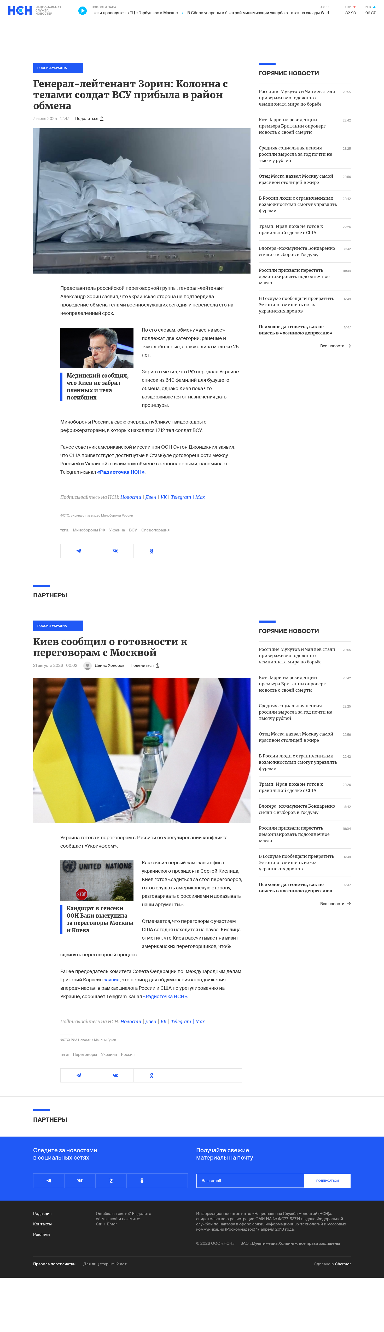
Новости (130, 497)
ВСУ (133, 530)
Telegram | (183, 497)
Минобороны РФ (89, 530)
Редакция (42, 1213)
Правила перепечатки (54, 1264)
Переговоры (85, 1054)
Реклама (41, 1234)
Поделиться (86, 118)
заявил (112, 980)
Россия (128, 1054)
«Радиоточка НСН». (165, 996)
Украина (117, 530)
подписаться (327, 1181)
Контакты (42, 1224)
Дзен (151, 497)
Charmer (343, 1264)
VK (164, 497)
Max (200, 497)
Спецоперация (155, 530)
